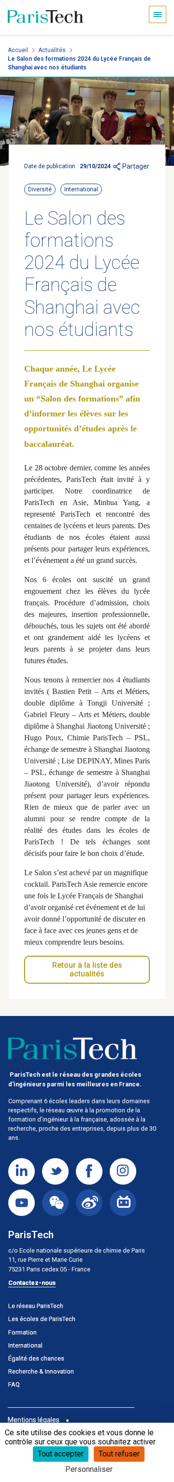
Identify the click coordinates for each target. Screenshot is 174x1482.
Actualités (52, 50)
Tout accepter (61, 1453)
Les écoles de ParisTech (41, 1318)
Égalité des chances (36, 1358)
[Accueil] (45, 17)
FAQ (14, 1384)
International (25, 1345)
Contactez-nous (32, 1282)
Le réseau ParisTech (35, 1305)
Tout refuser (119, 1453)
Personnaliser (89, 1469)
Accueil (18, 50)
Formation (22, 1332)
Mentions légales (33, 1420)
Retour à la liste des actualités (87, 969)
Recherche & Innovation (41, 1371)
